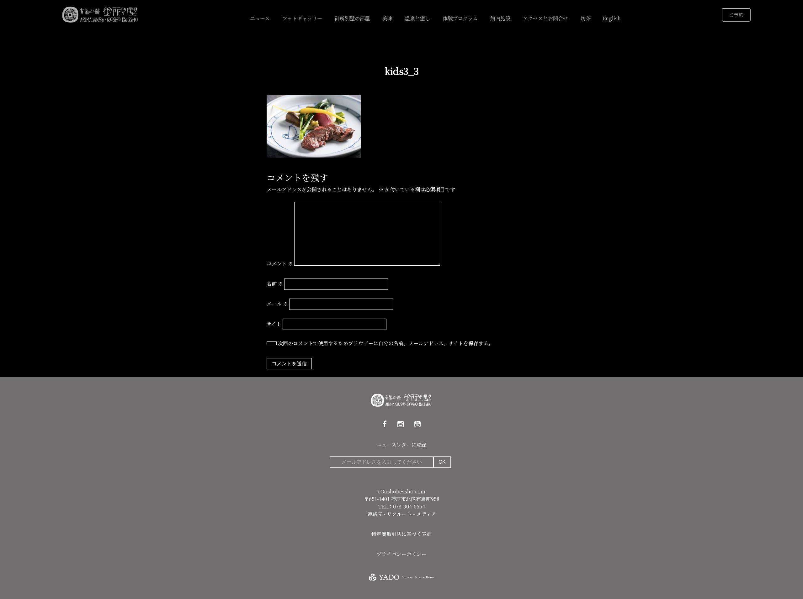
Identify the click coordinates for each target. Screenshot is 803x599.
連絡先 (375, 514)
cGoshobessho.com (401, 491)
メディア (426, 514)
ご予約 (736, 14)
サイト (274, 323)
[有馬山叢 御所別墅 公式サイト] (100, 14)
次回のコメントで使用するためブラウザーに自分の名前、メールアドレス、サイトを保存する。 (385, 343)
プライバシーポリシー (401, 554)
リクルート (400, 514)
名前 (275, 283)
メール (277, 303)
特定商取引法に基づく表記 (401, 534)
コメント (280, 263)
